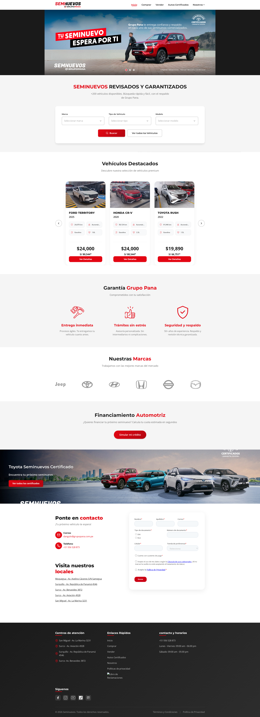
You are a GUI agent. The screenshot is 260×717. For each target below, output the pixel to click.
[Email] (88, 697)
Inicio (134, 5)
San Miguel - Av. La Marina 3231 (71, 600)
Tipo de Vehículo (117, 114)
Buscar (113, 133)
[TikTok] (80, 697)
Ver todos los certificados (25, 483)
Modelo (159, 114)
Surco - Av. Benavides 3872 (68, 589)
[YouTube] (73, 697)
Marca (65, 114)
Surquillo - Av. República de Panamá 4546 (76, 584)
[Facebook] (58, 697)
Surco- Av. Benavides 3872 (72, 660)
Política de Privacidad (194, 712)
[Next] (201, 223)
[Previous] (58, 223)
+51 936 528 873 (71, 547)
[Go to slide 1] (126, 70)
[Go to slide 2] (130, 70)
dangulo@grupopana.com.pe (78, 536)
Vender (160, 5)
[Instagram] (65, 697)
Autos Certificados (178, 5)
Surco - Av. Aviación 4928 (67, 595)
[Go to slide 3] (134, 70)
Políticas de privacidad (118, 668)
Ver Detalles (82, 259)
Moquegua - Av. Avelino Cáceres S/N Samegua (78, 578)
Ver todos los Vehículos (144, 133)
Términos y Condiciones (165, 712)
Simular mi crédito (130, 434)
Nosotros (112, 663)
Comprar (146, 5)
